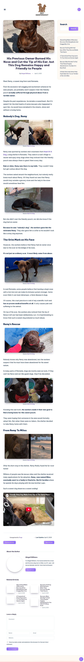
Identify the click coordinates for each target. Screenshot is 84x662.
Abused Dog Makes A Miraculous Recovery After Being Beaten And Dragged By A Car (21, 588)
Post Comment (12, 649)
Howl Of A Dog (31, 146)
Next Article (49, 542)
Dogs (20, 537)
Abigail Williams (31, 557)
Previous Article (9, 542)
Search (63, 24)
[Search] (79, 9)
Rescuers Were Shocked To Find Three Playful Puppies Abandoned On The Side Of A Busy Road (68, 65)
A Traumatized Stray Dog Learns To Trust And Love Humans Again (69, 57)
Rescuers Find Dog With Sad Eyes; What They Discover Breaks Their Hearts (45, 588)
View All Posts (30, 569)
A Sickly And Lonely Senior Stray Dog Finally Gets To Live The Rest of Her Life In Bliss (69, 74)
